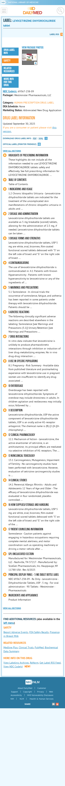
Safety (7, 60)
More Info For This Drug (9, 82)
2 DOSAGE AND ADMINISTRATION (23, 214)
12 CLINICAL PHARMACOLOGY (21, 435)
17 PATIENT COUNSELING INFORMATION (25, 529)
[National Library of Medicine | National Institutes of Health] (32, 682)
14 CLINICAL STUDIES (17, 480)
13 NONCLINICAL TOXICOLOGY (21, 456)
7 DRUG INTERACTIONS (18, 337)
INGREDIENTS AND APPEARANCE (23, 595)
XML (41, 138)
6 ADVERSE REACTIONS (18, 312)
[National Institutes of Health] (4, 2)
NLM (22, 698)
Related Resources (9, 69)
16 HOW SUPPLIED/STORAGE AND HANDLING (28, 505)
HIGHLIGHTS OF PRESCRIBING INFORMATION (28, 155)
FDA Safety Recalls (39, 632)
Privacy (40, 691)
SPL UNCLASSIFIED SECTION (21, 554)
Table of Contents (17, 180)
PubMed (39, 647)
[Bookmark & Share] (57, 704)
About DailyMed (25, 688)
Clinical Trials (26, 647)
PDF (35, 138)
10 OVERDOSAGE (15, 386)
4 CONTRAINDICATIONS (18, 263)
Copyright (27, 691)
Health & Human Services (41, 698)
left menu (8, 623)
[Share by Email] (53, 704)
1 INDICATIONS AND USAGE (20, 189)
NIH (12, 698)
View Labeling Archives (16, 662)
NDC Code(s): (10, 91)
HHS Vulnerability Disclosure (40, 695)
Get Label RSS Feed (50, 662)
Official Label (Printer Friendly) (19, 144)
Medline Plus (10, 647)
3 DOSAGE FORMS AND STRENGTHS (24, 238)
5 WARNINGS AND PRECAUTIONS (23, 287)
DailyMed (32, 10)
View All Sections (12, 150)
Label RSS (54, 34)
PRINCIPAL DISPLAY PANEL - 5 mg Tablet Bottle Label (33, 575)
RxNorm (34, 662)
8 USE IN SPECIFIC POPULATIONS (23, 361)
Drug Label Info (9, 51)
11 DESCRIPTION (15, 410)
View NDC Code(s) (13, 666)
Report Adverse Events (15, 632)
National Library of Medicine (23, 2)
